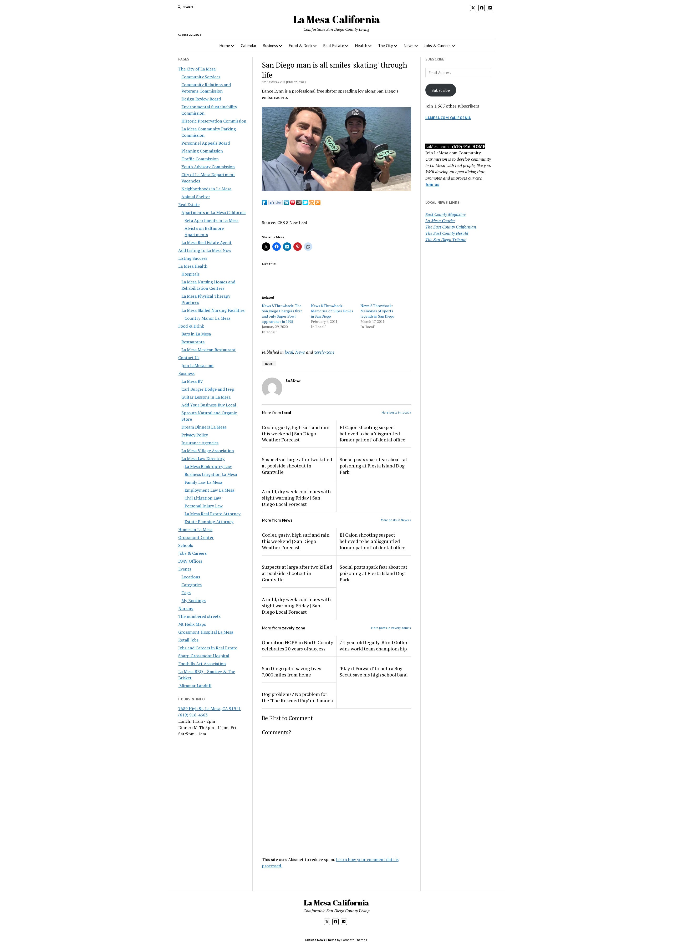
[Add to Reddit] (299, 203)
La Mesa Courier (440, 220)
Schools (185, 545)
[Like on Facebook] (275, 203)
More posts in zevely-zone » (391, 628)
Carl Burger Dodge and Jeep (207, 389)
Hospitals (190, 274)
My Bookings (193, 600)
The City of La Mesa (197, 69)
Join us (432, 184)
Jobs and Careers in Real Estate (207, 648)
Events (184, 569)
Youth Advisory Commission (208, 167)
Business (270, 45)
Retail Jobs (188, 640)
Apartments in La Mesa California (213, 212)
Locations (190, 577)
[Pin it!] (292, 203)
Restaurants (193, 342)
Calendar (248, 45)
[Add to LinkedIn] (286, 203)
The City (385, 45)
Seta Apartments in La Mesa (211, 220)
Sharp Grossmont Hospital (203, 656)
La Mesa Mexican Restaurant (208, 350)
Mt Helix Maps (192, 624)
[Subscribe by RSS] (317, 203)
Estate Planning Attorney (209, 522)
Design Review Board (201, 99)
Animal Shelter (195, 197)
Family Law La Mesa (203, 482)
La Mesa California (336, 19)
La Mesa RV (192, 381)
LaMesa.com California (448, 117)
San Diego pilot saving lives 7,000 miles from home (291, 671)
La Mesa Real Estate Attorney (213, 514)
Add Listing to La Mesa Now (204, 250)
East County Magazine (445, 214)
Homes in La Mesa (195, 529)
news (269, 363)
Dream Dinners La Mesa (203, 427)
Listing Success (192, 258)
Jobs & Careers (437, 45)
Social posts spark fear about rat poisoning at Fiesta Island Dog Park (373, 465)
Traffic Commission (200, 159)
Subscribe (440, 90)
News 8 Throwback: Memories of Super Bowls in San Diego (332, 311)
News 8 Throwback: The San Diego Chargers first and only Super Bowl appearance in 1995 (282, 313)
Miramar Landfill (194, 686)
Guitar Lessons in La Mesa (206, 397)
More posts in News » (396, 520)
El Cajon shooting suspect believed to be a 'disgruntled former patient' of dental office (372, 433)
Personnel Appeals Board (205, 143)
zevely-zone (324, 352)
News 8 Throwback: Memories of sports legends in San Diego (377, 311)
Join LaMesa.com (197, 365)
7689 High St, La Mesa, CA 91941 (209, 708)
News (409, 45)
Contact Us (188, 357)
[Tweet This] (305, 203)
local (289, 352)
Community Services (200, 77)
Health (361, 45)
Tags (186, 592)
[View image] (336, 189)
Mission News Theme (320, 940)
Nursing (185, 608)
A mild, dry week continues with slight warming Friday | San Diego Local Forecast (296, 497)
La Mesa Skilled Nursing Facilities (212, 310)
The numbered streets (199, 616)
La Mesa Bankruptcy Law (208, 466)
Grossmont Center (196, 537)
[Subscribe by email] (311, 203)
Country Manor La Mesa (207, 318)
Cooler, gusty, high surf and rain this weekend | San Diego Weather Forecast (295, 433)
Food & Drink (300, 45)
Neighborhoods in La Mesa (206, 189)
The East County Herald (446, 233)
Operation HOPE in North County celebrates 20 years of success (297, 645)
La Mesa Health (192, 266)
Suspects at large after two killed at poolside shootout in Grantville (297, 465)
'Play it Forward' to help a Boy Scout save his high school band (373, 671)
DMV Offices (190, 561)
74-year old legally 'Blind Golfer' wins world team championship (374, 645)
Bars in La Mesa (196, 334)
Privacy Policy (194, 435)
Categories (191, 585)
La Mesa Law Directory (203, 458)
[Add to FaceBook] (264, 203)
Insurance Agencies (199, 443)
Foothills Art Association (202, 663)
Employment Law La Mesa (209, 490)
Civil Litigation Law (203, 498)
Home (224, 45)
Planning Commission (202, 151)
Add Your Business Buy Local (208, 405)
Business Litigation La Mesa (211, 474)
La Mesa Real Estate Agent (206, 242)
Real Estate (333, 45)
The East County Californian (450, 227)
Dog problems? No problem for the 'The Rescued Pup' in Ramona (297, 697)
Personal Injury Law (204, 506)
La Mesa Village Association (207, 451)
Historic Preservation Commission (213, 121)
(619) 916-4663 (193, 715)
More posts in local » (396, 412)
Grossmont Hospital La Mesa (205, 632)
